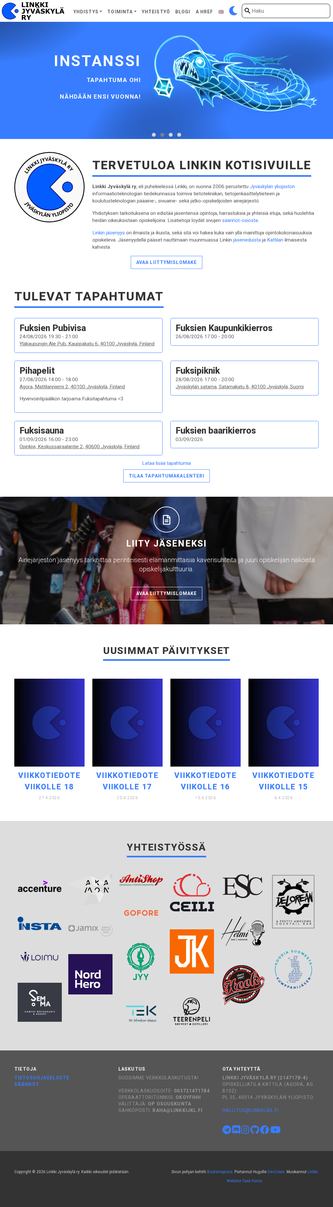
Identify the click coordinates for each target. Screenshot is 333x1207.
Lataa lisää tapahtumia (166, 463)
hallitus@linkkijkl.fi (250, 1110)
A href (204, 11)
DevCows (276, 1172)
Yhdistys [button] (86, 11)
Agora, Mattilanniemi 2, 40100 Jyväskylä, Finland (72, 387)
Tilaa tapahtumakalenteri (167, 476)
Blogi (183, 11)
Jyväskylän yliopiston (272, 186)
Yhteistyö (156, 11)
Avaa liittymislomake (166, 262)
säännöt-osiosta (240, 220)
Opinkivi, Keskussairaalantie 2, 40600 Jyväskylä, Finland (80, 447)
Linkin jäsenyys (108, 233)
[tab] (154, 135)
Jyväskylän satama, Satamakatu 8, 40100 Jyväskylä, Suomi (240, 387)
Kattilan (275, 240)
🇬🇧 (221, 11)
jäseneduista (247, 240)
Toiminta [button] (120, 11)
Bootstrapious (220, 1172)
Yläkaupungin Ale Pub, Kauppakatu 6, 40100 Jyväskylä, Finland (87, 344)
